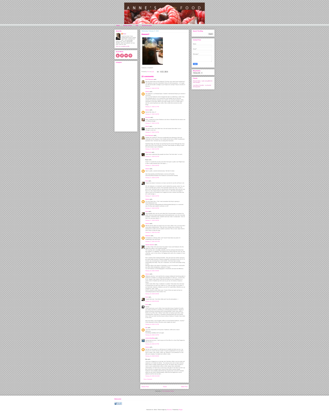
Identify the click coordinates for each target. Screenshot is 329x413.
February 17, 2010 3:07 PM (152, 88)
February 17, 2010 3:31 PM (152, 123)
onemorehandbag (150, 338)
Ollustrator (169, 409)
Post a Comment (148, 379)
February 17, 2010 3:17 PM (152, 106)
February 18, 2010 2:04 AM (152, 270)
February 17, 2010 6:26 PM (152, 196)
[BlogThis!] (162, 72)
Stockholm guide (147, 25)
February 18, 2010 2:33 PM (152, 335)
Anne (146, 181)
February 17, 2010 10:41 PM (152, 241)
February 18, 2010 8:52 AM (152, 301)
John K (147, 126)
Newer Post (145, 386)
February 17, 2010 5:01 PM (152, 156)
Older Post (184, 386)
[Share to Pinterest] (167, 72)
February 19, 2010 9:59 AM (152, 356)
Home (118, 25)
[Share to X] (164, 72)
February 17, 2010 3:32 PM (152, 132)
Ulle (146, 327)
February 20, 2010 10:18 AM (152, 376)
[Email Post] (157, 71)
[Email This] (161, 72)
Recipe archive (127, 25)
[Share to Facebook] (165, 72)
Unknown (147, 235)
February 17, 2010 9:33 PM (152, 208)
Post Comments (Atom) (168, 391)
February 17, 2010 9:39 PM (152, 220)
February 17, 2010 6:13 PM (152, 177)
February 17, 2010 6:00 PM (152, 165)
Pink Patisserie (149, 79)
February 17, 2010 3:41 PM (152, 149)
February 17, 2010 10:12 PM (152, 232)
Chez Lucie (148, 152)
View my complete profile (122, 46)
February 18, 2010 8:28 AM (152, 293)
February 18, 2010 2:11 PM (152, 324)
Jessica (147, 91)
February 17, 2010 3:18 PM (152, 114)
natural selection (149, 244)
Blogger (180, 409)
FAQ (137, 25)
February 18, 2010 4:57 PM (152, 344)
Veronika (147, 117)
